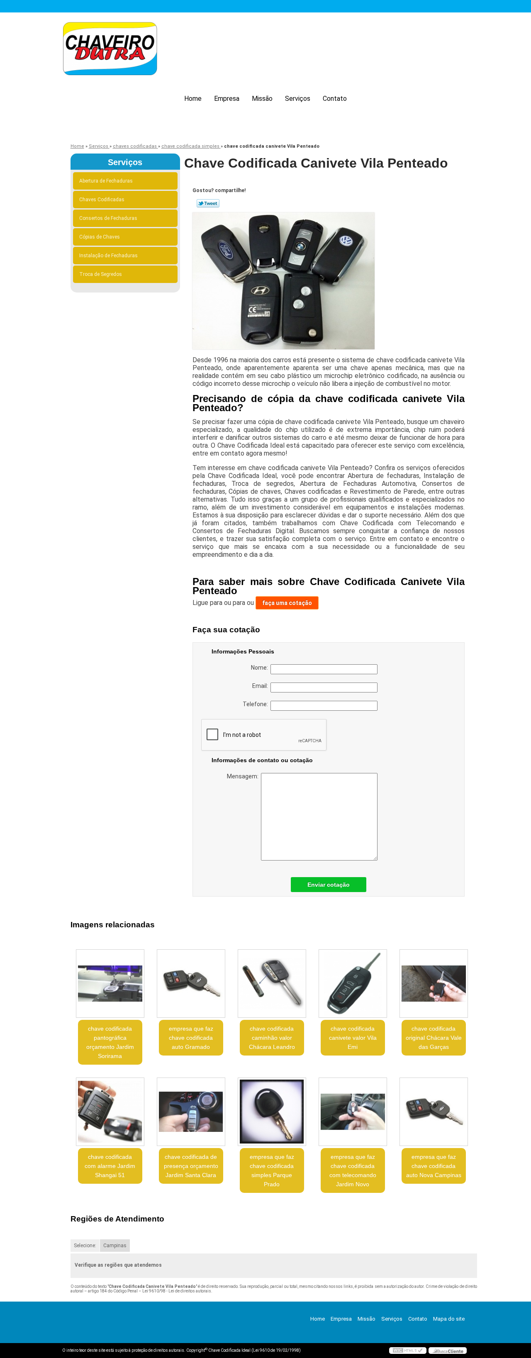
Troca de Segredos (100, 274)
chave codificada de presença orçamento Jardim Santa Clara (191, 1165)
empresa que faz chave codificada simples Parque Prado (272, 1170)
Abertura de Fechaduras (106, 181)
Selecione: (85, 1245)
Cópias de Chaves (99, 237)
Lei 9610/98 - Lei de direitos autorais (176, 1291)
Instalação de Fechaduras (108, 255)
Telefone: (256, 704)
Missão (262, 98)
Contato (335, 98)
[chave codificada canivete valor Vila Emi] (353, 983)
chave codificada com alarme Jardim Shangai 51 (110, 1165)
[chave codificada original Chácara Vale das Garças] (433, 983)
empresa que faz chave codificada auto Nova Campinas (433, 1165)
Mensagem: (244, 776)
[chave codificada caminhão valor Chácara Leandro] (272, 983)
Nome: (260, 667)
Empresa (226, 98)
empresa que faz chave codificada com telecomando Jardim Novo (352, 1170)
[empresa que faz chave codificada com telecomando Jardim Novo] (353, 1112)
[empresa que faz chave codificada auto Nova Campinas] (433, 1112)
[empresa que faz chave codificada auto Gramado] (191, 983)
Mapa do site (449, 1319)
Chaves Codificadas (101, 199)
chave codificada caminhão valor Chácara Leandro (272, 1037)
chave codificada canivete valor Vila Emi (353, 1037)
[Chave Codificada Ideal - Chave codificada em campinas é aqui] (110, 50)
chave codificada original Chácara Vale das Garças (434, 1037)
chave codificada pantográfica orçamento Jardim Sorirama (110, 1042)
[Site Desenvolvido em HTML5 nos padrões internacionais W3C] (407, 1350)
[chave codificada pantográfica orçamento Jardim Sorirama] (110, 983)
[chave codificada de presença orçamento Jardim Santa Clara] (191, 1112)
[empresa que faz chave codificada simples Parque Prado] (272, 1112)
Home (193, 98)
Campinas (115, 1245)
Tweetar (208, 203)
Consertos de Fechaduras (108, 218)
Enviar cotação (328, 884)
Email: (261, 686)
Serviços (297, 98)
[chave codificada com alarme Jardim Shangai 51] (110, 1112)
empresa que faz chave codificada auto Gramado (191, 1037)
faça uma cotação (287, 603)
